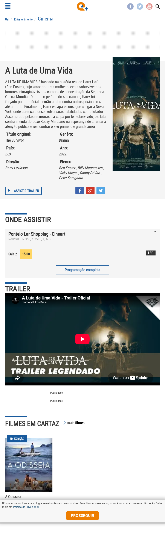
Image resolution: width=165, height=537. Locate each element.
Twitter (140, 6)
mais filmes (75, 422)
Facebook (130, 6)
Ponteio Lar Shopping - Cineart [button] (37, 234)
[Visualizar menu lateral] (8, 6)
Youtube (149, 6)
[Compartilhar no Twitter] (100, 190)
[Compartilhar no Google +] (90, 190)
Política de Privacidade (26, 507)
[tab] (82, 237)
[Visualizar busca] (158, 6)
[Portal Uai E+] (82, 6)
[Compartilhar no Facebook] (79, 190)
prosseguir (82, 515)
